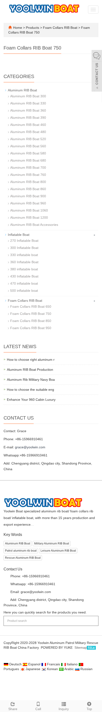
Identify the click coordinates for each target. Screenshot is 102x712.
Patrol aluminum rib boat (21, 550)
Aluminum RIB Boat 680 (28, 160)
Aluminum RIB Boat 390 (28, 117)
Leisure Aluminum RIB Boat (58, 550)
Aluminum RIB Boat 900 (28, 196)
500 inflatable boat (24, 290)
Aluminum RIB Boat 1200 (29, 217)
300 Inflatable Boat (24, 248)
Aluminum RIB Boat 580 (28, 153)
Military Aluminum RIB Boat (51, 543)
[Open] (97, 71)
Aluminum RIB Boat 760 (28, 175)
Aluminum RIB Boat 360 (28, 110)
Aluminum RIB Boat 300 (28, 96)
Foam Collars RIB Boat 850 (30, 321)
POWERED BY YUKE (57, 647)
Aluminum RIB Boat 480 (28, 132)
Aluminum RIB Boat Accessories (34, 225)
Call (38, 709)
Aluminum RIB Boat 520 (28, 139)
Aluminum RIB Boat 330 (28, 103)
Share (12, 709)
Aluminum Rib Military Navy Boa (31, 379)
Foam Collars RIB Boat (60, 28)
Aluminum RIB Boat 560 (28, 146)
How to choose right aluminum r (31, 359)
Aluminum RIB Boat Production (30, 369)
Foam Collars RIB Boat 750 (30, 314)
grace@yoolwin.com (30, 447)
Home (17, 28)
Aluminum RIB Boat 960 (28, 203)
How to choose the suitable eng (30, 389)
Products (33, 28)
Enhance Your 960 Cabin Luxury (31, 399)
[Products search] (92, 619)
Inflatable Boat (18, 235)
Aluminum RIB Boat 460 (28, 125)
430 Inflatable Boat (24, 276)
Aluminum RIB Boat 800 (28, 182)
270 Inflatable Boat (24, 240)
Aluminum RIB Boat (22, 90)
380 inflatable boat (24, 269)
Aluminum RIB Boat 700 (28, 167)
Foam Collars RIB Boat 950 (30, 328)
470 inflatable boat (24, 283)
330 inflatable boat (24, 255)
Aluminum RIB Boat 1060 (29, 210)
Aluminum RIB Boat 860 (28, 189)
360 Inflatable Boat (24, 262)
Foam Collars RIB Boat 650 (30, 306)
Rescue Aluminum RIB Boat (23, 557)
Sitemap (80, 647)
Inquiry (64, 709)
